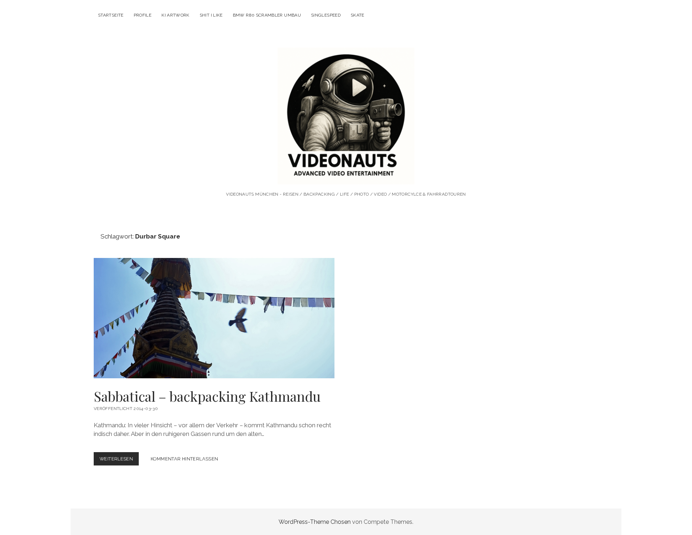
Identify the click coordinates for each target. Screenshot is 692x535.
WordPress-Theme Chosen (315, 521)
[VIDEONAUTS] (346, 175)
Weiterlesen (119, 460)
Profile (143, 15)
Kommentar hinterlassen (184, 459)
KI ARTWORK (175, 15)
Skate (357, 15)
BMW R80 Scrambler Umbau (267, 15)
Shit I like (211, 15)
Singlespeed (326, 15)
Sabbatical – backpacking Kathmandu (214, 318)
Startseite (111, 15)
